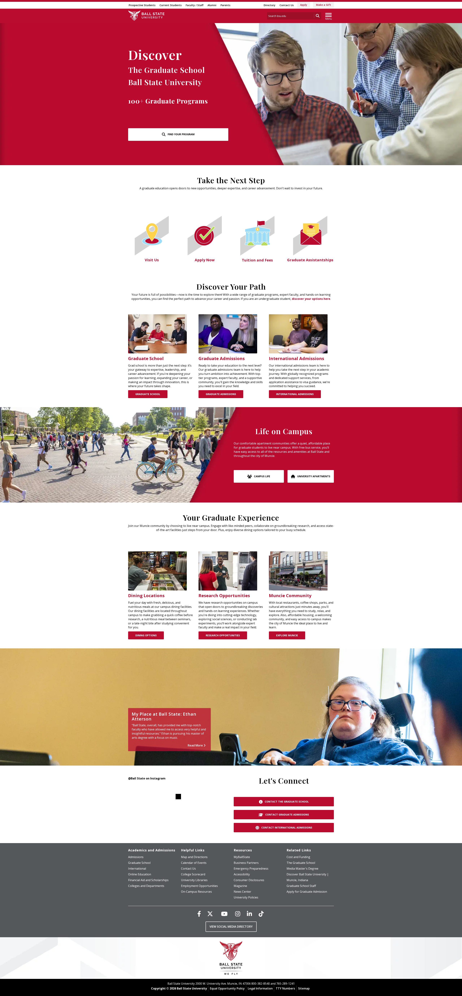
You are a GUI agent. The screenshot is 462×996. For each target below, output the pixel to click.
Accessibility (242, 874)
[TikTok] (261, 914)
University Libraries (194, 880)
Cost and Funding (298, 857)
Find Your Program (181, 134)
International (137, 869)
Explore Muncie (287, 635)
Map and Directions (194, 857)
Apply (303, 4)
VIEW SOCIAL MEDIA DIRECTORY (231, 927)
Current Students (171, 5)
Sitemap (304, 988)
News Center (242, 892)
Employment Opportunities (199, 886)
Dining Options (146, 635)
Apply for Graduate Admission (307, 892)
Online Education (139, 874)
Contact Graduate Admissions (287, 814)
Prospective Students (142, 5)
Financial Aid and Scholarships (148, 880)
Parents (225, 5)
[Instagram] (237, 914)
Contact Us (287, 5)
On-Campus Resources (196, 892)
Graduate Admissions (221, 394)
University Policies (246, 897)
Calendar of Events (193, 863)
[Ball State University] (231, 959)
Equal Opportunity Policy (227, 988)
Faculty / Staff (194, 5)
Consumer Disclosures (249, 880)
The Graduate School (301, 863)
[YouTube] (224, 914)
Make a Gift (323, 4)
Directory (269, 5)
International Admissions (295, 394)
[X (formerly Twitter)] (210, 914)
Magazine (240, 886)
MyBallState (242, 857)
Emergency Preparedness (251, 869)
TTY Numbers (285, 988)
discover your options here (311, 299)
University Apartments (313, 476)
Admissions (135, 857)
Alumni (212, 5)
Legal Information (260, 988)
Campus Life (261, 476)
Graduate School (147, 394)
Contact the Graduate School (286, 801)
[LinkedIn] (249, 914)
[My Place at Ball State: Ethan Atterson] (231, 707)
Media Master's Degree (302, 869)
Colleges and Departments (146, 886)
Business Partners (246, 863)
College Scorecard (193, 874)
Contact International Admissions (286, 827)
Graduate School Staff (301, 886)
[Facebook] (199, 914)
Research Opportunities (223, 635)
